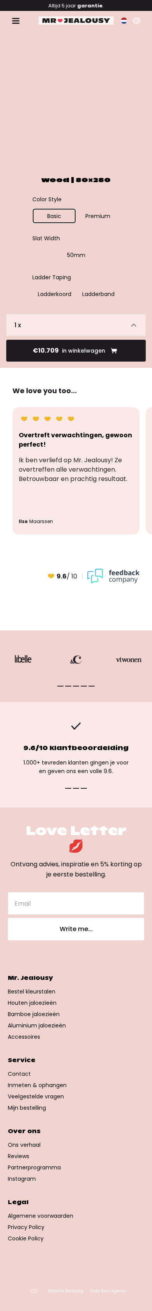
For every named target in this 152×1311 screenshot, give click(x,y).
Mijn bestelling (27, 1108)
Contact (19, 1074)
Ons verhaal (24, 1145)
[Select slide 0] (60, 686)
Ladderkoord (54, 294)
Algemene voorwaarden (40, 1216)
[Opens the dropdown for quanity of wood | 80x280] (76, 325)
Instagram (22, 1179)
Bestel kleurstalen (31, 991)
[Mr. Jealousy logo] (76, 21)
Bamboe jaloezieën (34, 1014)
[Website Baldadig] (33, 1291)
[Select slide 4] (91, 686)
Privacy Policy (26, 1227)
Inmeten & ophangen (37, 1085)
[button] (124, 20)
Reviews (18, 1156)
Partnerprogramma (34, 1167)
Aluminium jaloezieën (37, 1025)
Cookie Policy (26, 1238)
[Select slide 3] (84, 686)
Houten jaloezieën (32, 1003)
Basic (54, 216)
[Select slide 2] (76, 686)
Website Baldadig (65, 1291)
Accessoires (24, 1037)
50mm (76, 255)
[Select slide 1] (68, 686)
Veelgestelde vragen (36, 1096)
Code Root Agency (108, 1291)
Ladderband (98, 294)
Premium (97, 216)
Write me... (76, 928)
